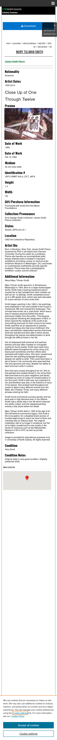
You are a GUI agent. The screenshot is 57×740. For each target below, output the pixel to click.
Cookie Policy (17, 716)
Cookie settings (20, 712)
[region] (28, 717)
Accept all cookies (28, 725)
